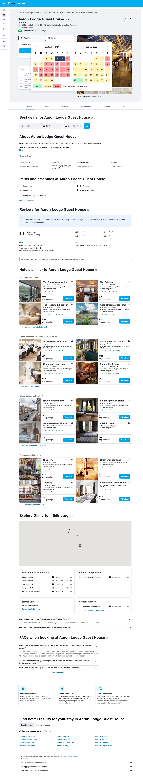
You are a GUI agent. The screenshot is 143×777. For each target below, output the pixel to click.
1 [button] (46, 58)
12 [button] (68, 64)
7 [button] (41, 64)
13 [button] (36, 69)
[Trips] (4, 35)
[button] (3, 3)
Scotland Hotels (52, 13)
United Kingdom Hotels (32, 13)
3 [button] (57, 58)
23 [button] (52, 75)
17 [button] (57, 69)
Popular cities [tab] (26, 725)
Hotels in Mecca (63, 736)
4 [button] (62, 58)
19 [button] (68, 69)
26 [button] (68, 75)
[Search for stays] (4, 15)
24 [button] (57, 75)
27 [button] (36, 80)
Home (20, 13)
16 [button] (52, 69)
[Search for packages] (4, 24)
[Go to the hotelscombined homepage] (16, 3)
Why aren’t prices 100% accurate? (34, 770)
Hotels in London (101, 742)
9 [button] (51, 64)
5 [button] (67, 58)
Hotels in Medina (101, 739)
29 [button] (46, 80)
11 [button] (62, 64)
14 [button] (41, 69)
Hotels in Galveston (27, 745)
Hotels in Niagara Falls (103, 745)
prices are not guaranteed (69, 756)
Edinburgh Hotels (69, 13)
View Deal (68, 298)
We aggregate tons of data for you (34, 766)
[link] (34, 327)
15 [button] (46, 69)
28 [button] (41, 80)
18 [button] (62, 69)
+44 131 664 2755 (25, 27)
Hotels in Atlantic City (65, 742)
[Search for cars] (4, 19)
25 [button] (62, 75)
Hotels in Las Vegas (27, 736)
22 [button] (46, 75)
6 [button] (35, 64)
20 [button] (36, 75)
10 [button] (57, 64)
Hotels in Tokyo (63, 745)
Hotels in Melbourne (102, 736)
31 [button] (107, 80)
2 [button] (51, 58)
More (21, 150)
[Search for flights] (4, 10)
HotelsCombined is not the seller (33, 762)
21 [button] (41, 75)
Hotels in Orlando (63, 739)
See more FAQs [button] (58, 672)
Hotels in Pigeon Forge (28, 739)
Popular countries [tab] (43, 725)
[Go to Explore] (4, 29)
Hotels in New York (27, 742)
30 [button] (52, 80)
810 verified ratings (38, 30)
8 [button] (46, 64)
